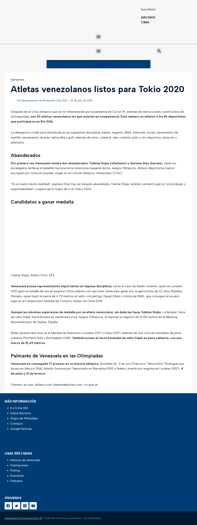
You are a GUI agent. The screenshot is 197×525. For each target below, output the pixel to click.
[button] (98, 37)
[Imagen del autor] (13, 100)
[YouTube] (33, 505)
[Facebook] (8, 505)
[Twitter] (16, 505)
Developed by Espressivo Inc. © (23, 518)
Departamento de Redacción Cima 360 (44, 100)
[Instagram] (24, 505)
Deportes (17, 79)
